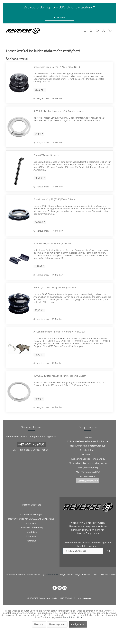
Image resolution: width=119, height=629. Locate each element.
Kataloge (31, 541)
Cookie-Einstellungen (31, 515)
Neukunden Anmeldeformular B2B (88, 446)
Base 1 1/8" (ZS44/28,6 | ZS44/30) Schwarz (55, 288)
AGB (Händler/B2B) (88, 468)
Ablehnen (39, 624)
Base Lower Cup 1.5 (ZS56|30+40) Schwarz (55, 199)
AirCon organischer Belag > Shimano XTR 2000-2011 (59, 332)
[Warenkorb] (110, 31)
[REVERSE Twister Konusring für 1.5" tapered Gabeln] (19, 391)
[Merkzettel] (97, 31)
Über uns (31, 536)
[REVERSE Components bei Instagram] (64, 588)
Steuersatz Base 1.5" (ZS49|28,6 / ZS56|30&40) (57, 67)
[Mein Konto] (104, 31)
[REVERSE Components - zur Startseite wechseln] (23, 31)
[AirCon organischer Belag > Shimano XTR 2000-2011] (19, 347)
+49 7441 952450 (31, 444)
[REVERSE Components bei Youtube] (59, 588)
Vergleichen (42, 98)
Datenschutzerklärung (31, 528)
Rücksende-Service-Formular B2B (88, 459)
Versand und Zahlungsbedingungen (88, 463)
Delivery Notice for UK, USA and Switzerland (31, 519)
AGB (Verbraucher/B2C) (88, 472)
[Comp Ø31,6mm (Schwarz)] (19, 171)
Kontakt (88, 437)
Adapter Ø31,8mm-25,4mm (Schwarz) (52, 243)
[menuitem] (85, 31)
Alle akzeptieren (57, 624)
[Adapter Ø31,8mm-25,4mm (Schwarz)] (19, 259)
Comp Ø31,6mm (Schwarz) (46, 155)
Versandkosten (51, 575)
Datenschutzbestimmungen (92, 543)
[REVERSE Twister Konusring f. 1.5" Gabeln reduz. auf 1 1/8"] (19, 126)
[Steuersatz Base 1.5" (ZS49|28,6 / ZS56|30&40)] (19, 82)
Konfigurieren (78, 624)
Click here (59, 18)
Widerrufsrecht (88, 476)
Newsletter (31, 532)
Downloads (88, 455)
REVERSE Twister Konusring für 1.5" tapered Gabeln (60, 376)
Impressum (31, 523)
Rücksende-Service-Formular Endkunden (87, 441)
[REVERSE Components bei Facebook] (54, 588)
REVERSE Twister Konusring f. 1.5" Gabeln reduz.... (59, 111)
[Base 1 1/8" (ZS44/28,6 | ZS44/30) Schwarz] (19, 303)
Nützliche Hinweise (88, 450)
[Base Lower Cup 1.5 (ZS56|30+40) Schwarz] (19, 215)
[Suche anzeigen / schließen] (91, 31)
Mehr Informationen (73, 617)
